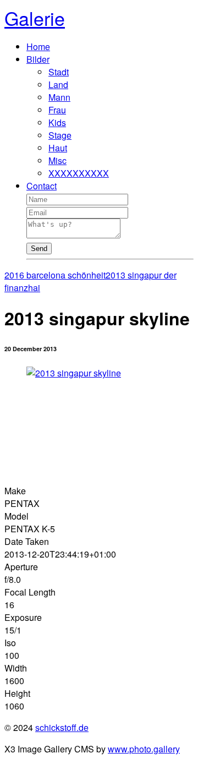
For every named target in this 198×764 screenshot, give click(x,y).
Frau (57, 109)
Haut (57, 147)
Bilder (38, 59)
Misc (57, 160)
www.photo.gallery (144, 749)
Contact (41, 185)
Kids (57, 122)
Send (39, 248)
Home (38, 46)
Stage (60, 135)
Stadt (58, 72)
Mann (59, 97)
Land (58, 84)
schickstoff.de (62, 727)
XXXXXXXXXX (78, 173)
